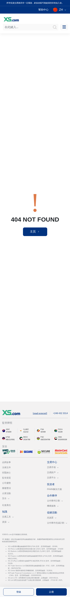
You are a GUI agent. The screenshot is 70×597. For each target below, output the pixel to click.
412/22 (25, 432)
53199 (60, 432)
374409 (8, 432)
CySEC (26, 429)
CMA (60, 437)
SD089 (43, 432)
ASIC (8, 429)
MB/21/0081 (10, 439)
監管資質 (6, 478)
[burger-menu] (64, 27)
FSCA (60, 429)
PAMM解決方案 (54, 489)
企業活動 (6, 493)
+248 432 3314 (60, 413)
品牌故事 (6, 462)
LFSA (8, 437)
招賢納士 (6, 472)
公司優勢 (6, 483)
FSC (42, 437)
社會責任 (6, 505)
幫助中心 (43, 9)
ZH (61, 9)
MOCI (25, 437)
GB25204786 (45, 439)
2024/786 (26, 439)
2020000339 (62, 439)
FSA (42, 429)
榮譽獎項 (6, 488)
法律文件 (6, 467)
